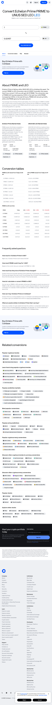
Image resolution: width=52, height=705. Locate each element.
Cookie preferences (7, 600)
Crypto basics (5, 619)
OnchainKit (30, 643)
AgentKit (29, 652)
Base (28, 626)
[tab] (4, 53)
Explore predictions (32, 591)
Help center (5, 644)
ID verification (6, 651)
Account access (6, 657)
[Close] (48, 694)
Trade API (29, 639)
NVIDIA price (30, 682)
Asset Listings (31, 596)
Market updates (6, 626)
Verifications (30, 648)
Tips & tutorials (6, 622)
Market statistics (6, 615)
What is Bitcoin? (6, 628)
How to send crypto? (7, 637)
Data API (29, 646)
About (3, 578)
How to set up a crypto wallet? (10, 635)
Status (3, 662)
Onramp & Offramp (32, 635)
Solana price (30, 675)
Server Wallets (31, 628)
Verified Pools (31, 619)
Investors (4, 591)
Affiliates (4, 582)
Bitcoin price (30, 670)
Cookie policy (5, 597)
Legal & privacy (6, 595)
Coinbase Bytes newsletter (9, 617)
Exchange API (30, 659)
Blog (3, 584)
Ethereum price (31, 673)
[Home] (2, 2)
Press (3, 586)
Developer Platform (32, 624)
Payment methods (7, 655)
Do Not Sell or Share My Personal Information (11, 602)
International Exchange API (34, 661)
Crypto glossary (6, 624)
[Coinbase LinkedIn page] (6, 693)
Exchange (29, 612)
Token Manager (31, 603)
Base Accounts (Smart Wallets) (35, 633)
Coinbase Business (32, 598)
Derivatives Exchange (33, 616)
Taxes (3, 639)
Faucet (29, 657)
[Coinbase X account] (2, 693)
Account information (7, 653)
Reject (24, 700)
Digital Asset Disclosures (9, 606)
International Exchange (33, 614)
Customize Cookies (43, 695)
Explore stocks (6, 613)
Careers (4, 580)
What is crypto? (6, 630)
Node (28, 650)
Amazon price (30, 689)
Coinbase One (30, 582)
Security (4, 589)
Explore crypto (6, 611)
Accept (40, 700)
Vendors (4, 593)
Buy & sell (29, 578)
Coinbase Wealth (31, 584)
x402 (28, 637)
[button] (49, 2)
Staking (29, 610)
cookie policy (24, 693)
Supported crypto (6, 660)
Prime (28, 608)
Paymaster (30, 641)
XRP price (29, 677)
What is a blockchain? (8, 633)
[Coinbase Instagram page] (10, 693)
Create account (6, 649)
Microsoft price (31, 687)
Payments (29, 600)
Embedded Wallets (32, 630)
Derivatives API (31, 665)
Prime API (29, 663)
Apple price (30, 684)
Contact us (5, 646)
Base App (29, 580)
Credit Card (30, 586)
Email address (30, 529)
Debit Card (30, 589)
